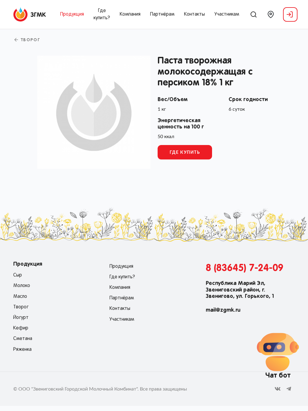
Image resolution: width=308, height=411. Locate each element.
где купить (185, 152)
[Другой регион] (270, 14)
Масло (20, 297)
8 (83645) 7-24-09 (244, 268)
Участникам (226, 14)
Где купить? (102, 14)
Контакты (194, 14)
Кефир (20, 328)
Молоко (21, 286)
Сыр (17, 275)
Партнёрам (162, 14)
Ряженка (22, 350)
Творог (29, 40)
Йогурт (21, 318)
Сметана (22, 339)
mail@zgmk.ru (223, 310)
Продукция (72, 14)
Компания (130, 14)
